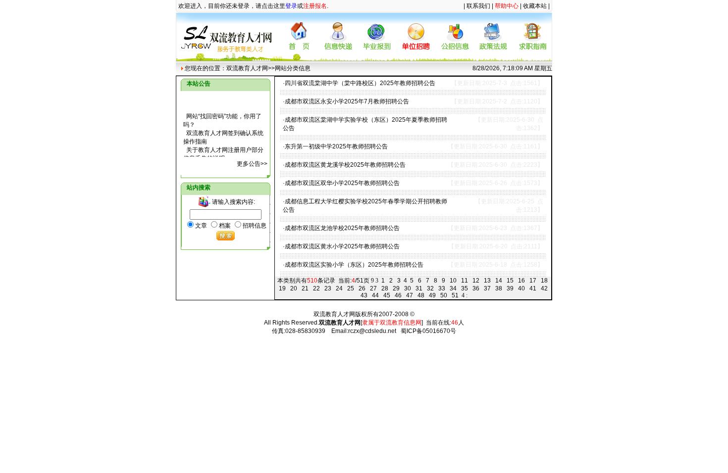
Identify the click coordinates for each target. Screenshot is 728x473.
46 (398, 295)
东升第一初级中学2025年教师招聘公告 (336, 146)
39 (510, 288)
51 (455, 295)
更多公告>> (252, 163)
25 (350, 288)
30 (407, 288)
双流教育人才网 (247, 68)
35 (464, 288)
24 (339, 288)
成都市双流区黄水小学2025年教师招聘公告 (342, 246)
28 (384, 288)
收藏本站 (535, 5)
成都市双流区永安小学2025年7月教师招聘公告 (347, 101)
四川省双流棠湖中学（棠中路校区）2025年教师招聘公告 (360, 83)
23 (327, 288)
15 (510, 280)
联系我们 (478, 5)
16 (521, 280)
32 (430, 288)
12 (475, 280)
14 (498, 280)
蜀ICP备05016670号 (428, 331)
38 (498, 288)
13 (487, 280)
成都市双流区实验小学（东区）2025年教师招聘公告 (354, 264)
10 (453, 280)
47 (409, 295)
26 (362, 288)
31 (419, 288)
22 (316, 288)
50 (443, 295)
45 (386, 295)
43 (364, 295)
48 (420, 295)
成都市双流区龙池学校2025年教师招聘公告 (342, 228)
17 (532, 280)
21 (305, 288)
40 (521, 288)
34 (453, 288)
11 (464, 280)
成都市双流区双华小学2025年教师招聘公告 (342, 183)
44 (375, 295)
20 (293, 288)
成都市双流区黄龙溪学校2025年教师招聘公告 (345, 164)
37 (487, 288)
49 (432, 295)
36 (475, 288)
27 (373, 288)
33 (441, 288)
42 (544, 288)
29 (396, 288)
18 (544, 280)
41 (532, 288)
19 (282, 288)
